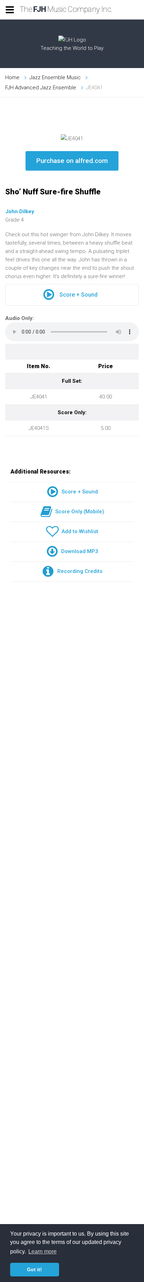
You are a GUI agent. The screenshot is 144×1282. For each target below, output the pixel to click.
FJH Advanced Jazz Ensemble (40, 87)
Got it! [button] (34, 1269)
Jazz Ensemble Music (55, 77)
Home (12, 77)
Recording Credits (78, 571)
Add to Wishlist (78, 531)
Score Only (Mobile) (78, 511)
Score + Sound (78, 294)
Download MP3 (78, 551)
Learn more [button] (42, 1251)
